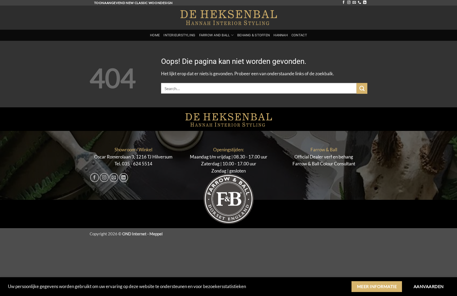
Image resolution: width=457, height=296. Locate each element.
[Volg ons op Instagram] (348, 3)
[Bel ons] (359, 3)
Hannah (280, 35)
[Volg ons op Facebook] (343, 3)
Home (155, 35)
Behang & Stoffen (253, 35)
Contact (299, 35)
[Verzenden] (362, 88)
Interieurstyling (179, 35)
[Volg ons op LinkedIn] (364, 3)
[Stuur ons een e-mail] (354, 3)
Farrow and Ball (214, 35)
